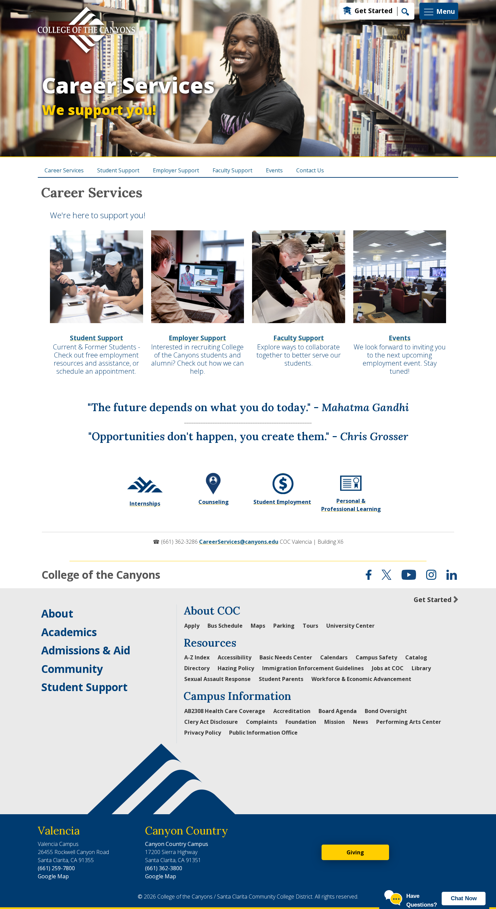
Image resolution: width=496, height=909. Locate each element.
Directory (197, 668)
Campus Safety (376, 657)
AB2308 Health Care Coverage (224, 711)
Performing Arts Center (408, 722)
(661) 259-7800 (56, 868)
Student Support (118, 170)
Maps (258, 625)
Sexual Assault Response (217, 679)
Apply (191, 625)
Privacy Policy (202, 732)
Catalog (416, 657)
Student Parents (281, 679)
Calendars (334, 657)
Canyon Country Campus (176, 844)
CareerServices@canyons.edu (238, 541)
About (57, 613)
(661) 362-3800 (163, 868)
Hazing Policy (236, 668)
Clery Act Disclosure (211, 722)
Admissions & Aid (85, 650)
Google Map (53, 876)
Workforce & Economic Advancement (361, 679)
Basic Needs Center (285, 657)
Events (274, 170)
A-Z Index (197, 657)
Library (421, 668)
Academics (69, 632)
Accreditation (291, 711)
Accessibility (234, 657)
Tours (310, 625)
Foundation (300, 722)
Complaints (261, 722)
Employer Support (176, 170)
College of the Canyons (101, 574)
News (360, 722)
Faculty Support (232, 170)
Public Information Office (263, 732)
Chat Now (464, 898)
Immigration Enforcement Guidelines (313, 668)
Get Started (373, 10)
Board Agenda (338, 711)
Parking (284, 625)
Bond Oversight (386, 711)
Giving (355, 852)
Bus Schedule (225, 625)
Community (72, 668)
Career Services (128, 94)
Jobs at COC (388, 668)
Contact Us (310, 170)
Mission (334, 722)
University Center (350, 625)
